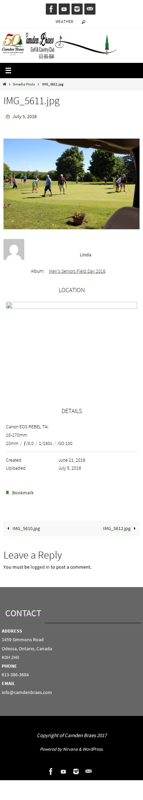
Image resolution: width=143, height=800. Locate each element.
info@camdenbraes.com (27, 689)
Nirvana (70, 746)
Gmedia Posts (24, 84)
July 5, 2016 (24, 116)
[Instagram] (77, 9)
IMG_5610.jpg (25, 525)
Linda (85, 253)
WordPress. (93, 746)
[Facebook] (51, 9)
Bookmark (23, 490)
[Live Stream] (64, 9)
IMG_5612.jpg (117, 525)
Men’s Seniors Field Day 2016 (77, 269)
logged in (40, 564)
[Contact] (89, 9)
